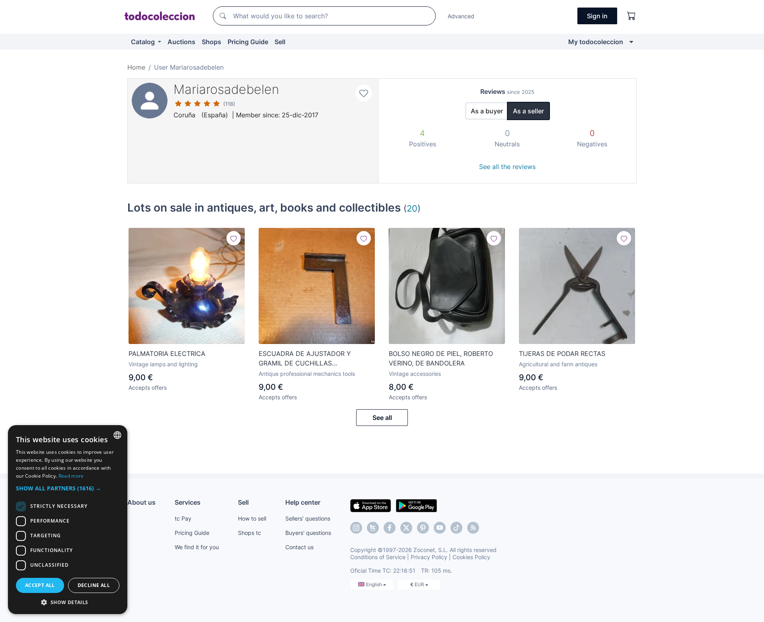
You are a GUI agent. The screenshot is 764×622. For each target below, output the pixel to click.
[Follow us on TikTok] (456, 528)
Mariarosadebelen (226, 89)
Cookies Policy (471, 557)
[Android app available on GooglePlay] (416, 505)
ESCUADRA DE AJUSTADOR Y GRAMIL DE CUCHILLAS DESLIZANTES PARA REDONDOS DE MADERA (313, 359)
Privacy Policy (429, 557)
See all (382, 418)
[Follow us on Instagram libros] (373, 528)
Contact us (299, 547)
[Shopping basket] (631, 16)
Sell (280, 42)
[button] (67, 488)
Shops (211, 42)
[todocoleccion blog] (473, 528)
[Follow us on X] (406, 528)
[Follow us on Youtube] (440, 528)
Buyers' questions (308, 532)
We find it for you (197, 547)
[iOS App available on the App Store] (370, 505)
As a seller (528, 111)
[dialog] (67, 519)
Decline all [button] (94, 585)
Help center (302, 502)
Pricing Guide (248, 42)
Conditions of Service (377, 557)
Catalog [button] (143, 42)
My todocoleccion (595, 42)
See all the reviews (507, 167)
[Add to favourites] (363, 93)
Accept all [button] (40, 585)
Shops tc (249, 532)
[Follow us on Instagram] (356, 528)
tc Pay (183, 518)
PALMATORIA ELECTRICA (167, 354)
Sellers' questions (307, 518)
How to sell (252, 518)
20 (412, 208)
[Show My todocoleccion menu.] (631, 42)
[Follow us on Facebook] (390, 528)
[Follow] (233, 238)
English (374, 584)
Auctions (181, 42)
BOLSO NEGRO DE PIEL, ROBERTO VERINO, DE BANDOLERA (441, 358)
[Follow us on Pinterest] (423, 528)
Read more (71, 475)
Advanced (461, 16)
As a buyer (487, 111)
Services (188, 502)
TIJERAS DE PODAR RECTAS (562, 354)
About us (141, 502)
